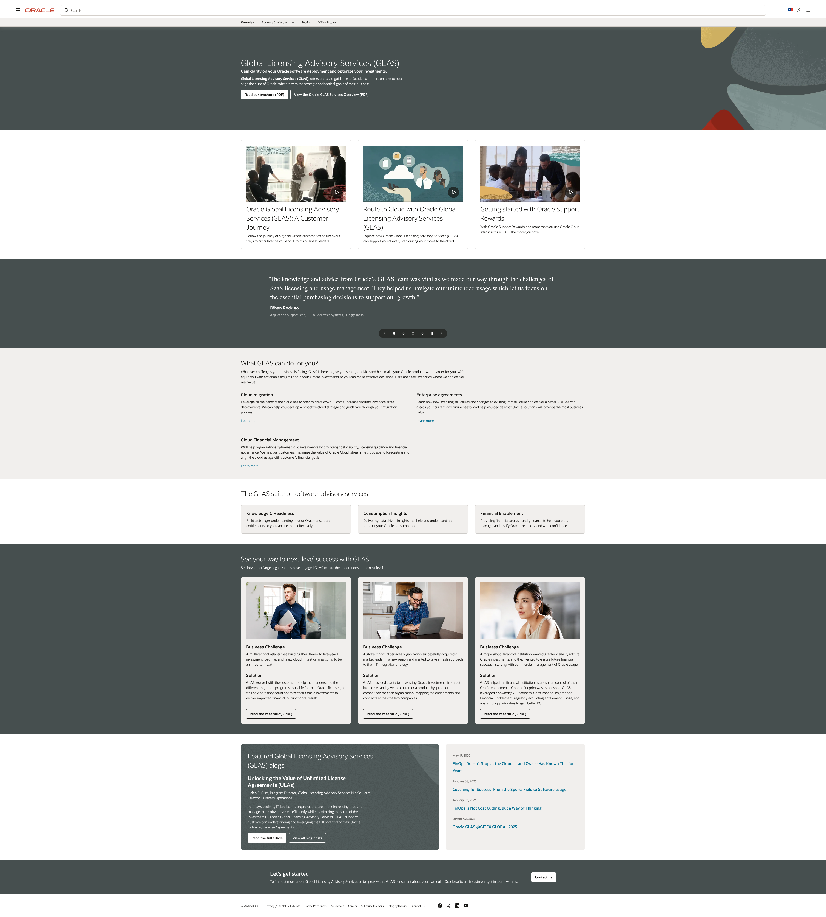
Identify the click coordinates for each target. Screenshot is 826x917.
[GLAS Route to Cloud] (413, 174)
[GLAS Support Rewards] (530, 174)
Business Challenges (275, 22)
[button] (18, 10)
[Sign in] (799, 10)
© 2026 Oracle (249, 905)
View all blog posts (307, 838)
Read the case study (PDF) (271, 715)
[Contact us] (808, 10)
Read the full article (267, 838)
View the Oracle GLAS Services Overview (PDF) (331, 94)
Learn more (249, 420)
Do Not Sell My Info (289, 906)
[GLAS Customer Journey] (296, 174)
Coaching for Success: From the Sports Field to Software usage (509, 789)
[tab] (394, 333)
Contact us (543, 877)
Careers (352, 906)
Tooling (306, 22)
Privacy (270, 906)
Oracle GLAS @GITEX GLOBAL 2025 (485, 826)
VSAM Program (328, 22)
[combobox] (413, 10)
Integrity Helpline (398, 906)
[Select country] (790, 10)
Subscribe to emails (372, 906)
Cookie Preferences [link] (316, 906)
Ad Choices (337, 906)
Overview (248, 22)
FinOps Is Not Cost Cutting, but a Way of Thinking (497, 808)
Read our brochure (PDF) (264, 94)
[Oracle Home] (39, 10)
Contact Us (418, 906)
